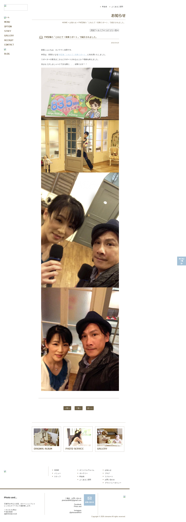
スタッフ (57, 476)
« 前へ (67, 408)
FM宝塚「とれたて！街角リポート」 (72, 55)
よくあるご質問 (117, 7)
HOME (64, 22)
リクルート (109, 476)
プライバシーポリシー (113, 483)
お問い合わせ (110, 480)
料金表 (104, 7)
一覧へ (78, 408)
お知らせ (73, 22)
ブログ (107, 473)
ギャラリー (83, 473)
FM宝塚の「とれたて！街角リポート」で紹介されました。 (71, 37)
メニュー (57, 473)
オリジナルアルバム (86, 470)
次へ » (89, 408)
